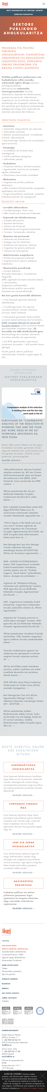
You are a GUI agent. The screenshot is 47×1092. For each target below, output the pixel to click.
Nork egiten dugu (10, 965)
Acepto (42, 1075)
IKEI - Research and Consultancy (8, 4)
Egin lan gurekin (8, 974)
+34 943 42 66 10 (12, 1040)
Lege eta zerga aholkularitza (13, 957)
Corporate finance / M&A (12, 954)
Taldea (4, 968)
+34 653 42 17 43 (12, 1051)
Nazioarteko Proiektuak (11, 960)
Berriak (5, 988)
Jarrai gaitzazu (9, 998)
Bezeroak (6, 984)
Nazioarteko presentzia (11, 971)
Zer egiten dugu (9, 945)
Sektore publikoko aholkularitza (15, 949)
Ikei (6, 932)
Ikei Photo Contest (10, 993)
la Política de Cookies (28, 1088)
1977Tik (5, 941)
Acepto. (42, 1088)
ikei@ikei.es (7, 1045)
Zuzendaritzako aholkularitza (14, 952)
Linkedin (5, 1001)
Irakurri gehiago (23, 795)
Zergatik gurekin (10, 979)
